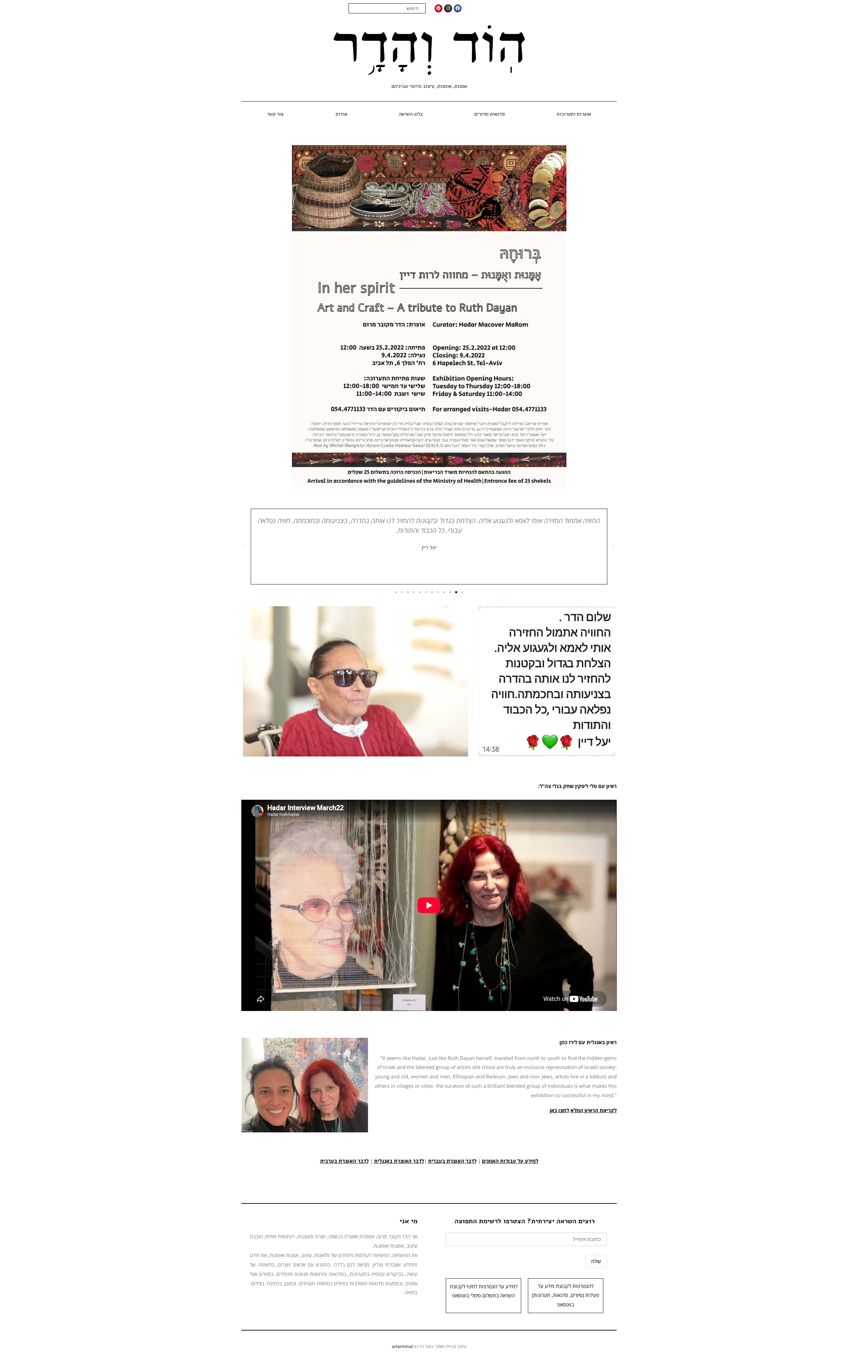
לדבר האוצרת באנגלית (399, 1161)
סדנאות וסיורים (489, 114)
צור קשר (275, 114)
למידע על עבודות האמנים (510, 1161)
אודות (341, 114)
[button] (613, 546)
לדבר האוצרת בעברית (452, 1161)
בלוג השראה (411, 114)
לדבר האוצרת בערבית (344, 1161)
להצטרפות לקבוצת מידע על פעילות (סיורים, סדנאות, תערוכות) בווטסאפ (565, 1295)
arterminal (402, 1346)
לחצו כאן (559, 1110)
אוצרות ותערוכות (574, 114)
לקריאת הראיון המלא (593, 1110)
